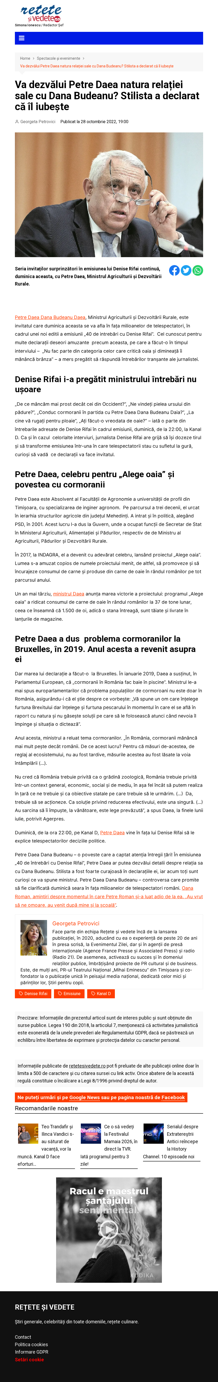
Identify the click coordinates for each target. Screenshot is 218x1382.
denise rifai (35, 993)
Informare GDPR (31, 1352)
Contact (23, 1337)
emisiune (72, 993)
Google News (84, 1097)
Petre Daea (112, 832)
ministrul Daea (68, 594)
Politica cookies (31, 1344)
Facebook (173, 1097)
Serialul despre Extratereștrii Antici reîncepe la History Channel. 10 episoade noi (170, 1141)
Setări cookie (29, 1359)
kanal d (104, 993)
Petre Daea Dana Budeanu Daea (50, 317)
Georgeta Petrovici (37, 121)
